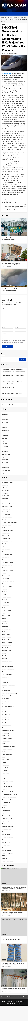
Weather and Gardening (8, 839)
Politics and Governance (8, 746)
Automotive (5, 487)
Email (17, 327)
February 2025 (5, 449)
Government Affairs (7, 629)
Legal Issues (5, 677)
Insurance (4, 663)
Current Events (6, 538)
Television (4, 805)
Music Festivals (6, 714)
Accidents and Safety (7, 482)
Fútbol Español (6, 615)
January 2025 (5, 451)
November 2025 (6, 427)
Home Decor (5, 655)
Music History (5, 717)
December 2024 (6, 454)
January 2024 (5, 462)
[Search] (26, 13)
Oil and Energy (6, 733)
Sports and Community (8, 781)
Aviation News (5, 490)
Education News (6, 549)
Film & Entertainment (7, 575)
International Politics (7, 666)
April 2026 (4, 417)
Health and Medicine (7, 639)
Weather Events (6, 845)
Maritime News (6, 690)
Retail (3, 757)
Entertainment (5, 551)
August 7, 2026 (8, 890)
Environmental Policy (7, 565)
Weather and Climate (7, 837)
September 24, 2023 (11, 53)
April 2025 (4, 443)
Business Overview (7, 511)
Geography (5, 623)
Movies (4, 703)
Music (3, 709)
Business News (6, 509)
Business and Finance (7, 506)
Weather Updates (9, 285)
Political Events (6, 741)
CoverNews (10, 1003)
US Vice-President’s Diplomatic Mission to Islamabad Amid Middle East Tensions (13, 264)
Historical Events (6, 647)
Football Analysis (6, 610)
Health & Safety (6, 634)
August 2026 (5, 414)
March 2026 (5, 419)
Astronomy (5, 485)
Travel (3, 813)
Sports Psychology (7, 786)
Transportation (6, 810)
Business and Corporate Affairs (10, 503)
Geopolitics (5, 626)
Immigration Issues (7, 661)
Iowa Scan (14, 5)
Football (4, 607)
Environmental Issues (7, 562)
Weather (4, 831)
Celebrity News (6, 514)
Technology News (6, 802)
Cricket (4, 519)
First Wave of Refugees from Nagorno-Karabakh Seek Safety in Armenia (12, 201)
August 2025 (5, 435)
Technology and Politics (8, 799)
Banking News (5, 493)
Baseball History (6, 495)
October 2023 (5, 467)
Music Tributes (6, 719)
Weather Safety (6, 847)
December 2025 (6, 425)
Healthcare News (6, 645)
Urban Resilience (6, 829)
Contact (25, 997)
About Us (3, 997)
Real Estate (5, 751)
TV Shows (4, 823)
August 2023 (5, 473)
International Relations (8, 669)
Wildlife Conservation (7, 861)
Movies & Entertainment (8, 706)
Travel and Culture (7, 818)
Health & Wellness (6, 637)
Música (4, 722)
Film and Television (7, 583)
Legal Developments (7, 674)
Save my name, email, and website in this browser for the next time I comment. (13, 341)
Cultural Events (6, 533)
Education (4, 546)
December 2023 (6, 465)
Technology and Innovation (9, 797)
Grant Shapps (6, 73)
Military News (5, 698)
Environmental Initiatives (8, 559)
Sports (3, 778)
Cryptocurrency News (7, 530)
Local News (5, 682)
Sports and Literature (7, 783)
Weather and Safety (7, 842)
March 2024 (5, 459)
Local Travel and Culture (8, 685)
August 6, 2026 (8, 966)
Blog (3, 501)
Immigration (5, 658)
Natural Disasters (6, 725)
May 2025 (4, 441)
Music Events (5, 711)
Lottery (4, 687)
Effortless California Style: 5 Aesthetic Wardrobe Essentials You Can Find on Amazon (14, 394)
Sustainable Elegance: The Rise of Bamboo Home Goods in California (13, 376)
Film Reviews (5, 591)
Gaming (4, 618)
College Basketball (7, 517)
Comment (5, 308)
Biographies (5, 498)
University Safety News (8, 826)
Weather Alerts (6, 834)
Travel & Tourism (6, 815)
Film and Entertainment (8, 581)
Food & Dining (5, 599)
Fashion (4, 573)
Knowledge (5, 671)
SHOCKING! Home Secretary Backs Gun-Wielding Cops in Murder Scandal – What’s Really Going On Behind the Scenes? (15, 207)
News (3, 24)
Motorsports (5, 701)
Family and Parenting (7, 570)
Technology (5, 789)
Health (3, 631)
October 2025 (5, 430)
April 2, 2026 (8, 292)
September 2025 (6, 433)
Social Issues (5, 765)
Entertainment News (7, 554)
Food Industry (5, 605)
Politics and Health (7, 749)
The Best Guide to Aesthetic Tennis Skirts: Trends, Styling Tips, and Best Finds (13, 382)
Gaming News (5, 621)
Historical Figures (7, 650)
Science (4, 762)
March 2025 (5, 446)
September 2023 (6, 470)
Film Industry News (7, 586)
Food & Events (5, 602)
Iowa (4, 53)
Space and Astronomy (7, 775)
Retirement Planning (7, 759)
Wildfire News (5, 855)
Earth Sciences (6, 543)
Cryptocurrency (6, 527)
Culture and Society (7, 535)
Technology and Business (8, 791)
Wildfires (4, 858)
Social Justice (5, 767)
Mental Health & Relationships (10, 693)
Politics (4, 743)
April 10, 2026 (8, 241)
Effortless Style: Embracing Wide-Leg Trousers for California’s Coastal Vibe (12, 388)
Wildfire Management (7, 853)
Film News (4, 589)
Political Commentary (7, 738)
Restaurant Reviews (7, 754)
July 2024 (4, 457)
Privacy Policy (18, 997)
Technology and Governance (9, 794)
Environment (5, 557)
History (4, 653)
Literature (4, 679)
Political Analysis (6, 735)
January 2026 (5, 422)
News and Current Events (8, 730)
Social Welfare (6, 773)
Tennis (3, 807)
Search (3, 354)
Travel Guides (5, 821)
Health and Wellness (7, 642)
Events (3, 567)
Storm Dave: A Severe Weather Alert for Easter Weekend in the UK (12, 289)
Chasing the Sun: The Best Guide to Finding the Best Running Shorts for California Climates (14, 370)
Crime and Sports (6, 525)
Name (4, 327)
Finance (4, 594)
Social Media (5, 770)
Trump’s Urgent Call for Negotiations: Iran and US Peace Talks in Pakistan (14, 238)
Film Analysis (5, 578)
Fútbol (3, 613)
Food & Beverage (6, 597)
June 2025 (4, 438)
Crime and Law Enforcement (9, 522)
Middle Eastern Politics (8, 695)
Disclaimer (10, 997)
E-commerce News (7, 541)
